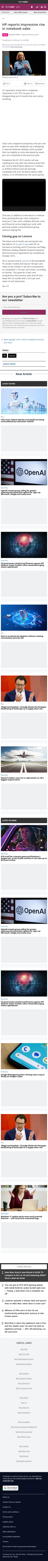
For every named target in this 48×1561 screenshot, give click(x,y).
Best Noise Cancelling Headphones (24, 1427)
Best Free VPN (24, 1354)
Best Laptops (24, 1373)
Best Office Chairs (24, 1437)
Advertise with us (9, 1527)
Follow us (29, 84)
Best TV (24, 1403)
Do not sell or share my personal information (19, 1546)
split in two (23, 244)
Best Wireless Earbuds (24, 1432)
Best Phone (24, 1398)
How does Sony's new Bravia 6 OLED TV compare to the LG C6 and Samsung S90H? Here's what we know (25, 1275)
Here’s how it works (16, 47)
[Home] (24, 2)
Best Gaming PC (24, 1383)
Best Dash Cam (24, 1451)
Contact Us (7, 1507)
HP (3, 90)
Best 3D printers (40, 12)
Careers (5, 1541)
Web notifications (9, 1532)
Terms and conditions (11, 1512)
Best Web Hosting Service (24, 1359)
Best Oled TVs (24, 1408)
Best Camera (24, 1446)
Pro (3, 19)
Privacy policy (8, 1517)
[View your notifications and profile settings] (32, 7)
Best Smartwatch (24, 1412)
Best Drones (24, 1456)
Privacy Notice (31, 321)
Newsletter (41, 84)
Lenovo (25, 260)
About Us (6, 1497)
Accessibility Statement (11, 1537)
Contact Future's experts (12, 1502)
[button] (2, 7)
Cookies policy (8, 1522)
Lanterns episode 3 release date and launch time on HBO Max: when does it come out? (25, 1302)
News (5, 35)
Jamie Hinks (15, 34)
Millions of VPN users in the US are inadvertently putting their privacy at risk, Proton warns (24, 1313)
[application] (24, 194)
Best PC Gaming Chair (24, 1388)
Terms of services (29, 318)
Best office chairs (20, 12)
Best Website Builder (24, 1364)
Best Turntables (24, 1422)
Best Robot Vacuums (24, 1461)
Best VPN (24, 1349)
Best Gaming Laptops (24, 1378)
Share (8, 84)
